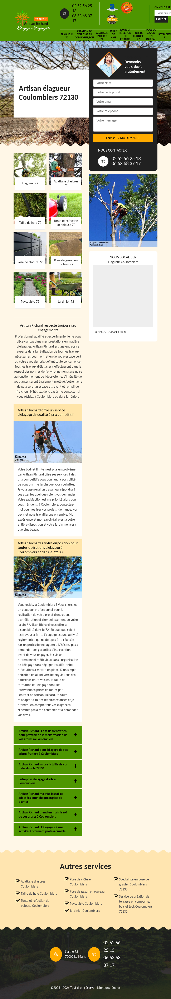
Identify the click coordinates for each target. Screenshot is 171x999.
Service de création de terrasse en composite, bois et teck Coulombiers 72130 (135, 904)
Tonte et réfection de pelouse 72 (125, 36)
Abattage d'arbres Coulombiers (33, 884)
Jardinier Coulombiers (85, 911)
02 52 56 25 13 (82, 8)
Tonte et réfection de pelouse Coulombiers (35, 903)
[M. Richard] (33, 20)
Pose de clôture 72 (138, 36)
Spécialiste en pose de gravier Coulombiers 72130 (134, 884)
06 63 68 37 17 (82, 18)
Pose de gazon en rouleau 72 (151, 36)
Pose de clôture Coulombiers (80, 882)
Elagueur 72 (67, 36)
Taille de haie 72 (113, 36)
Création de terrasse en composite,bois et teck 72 (84, 36)
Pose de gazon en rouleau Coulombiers (87, 894)
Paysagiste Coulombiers (86, 903)
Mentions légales (108, 988)
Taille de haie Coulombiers (39, 893)
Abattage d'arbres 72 (102, 36)
